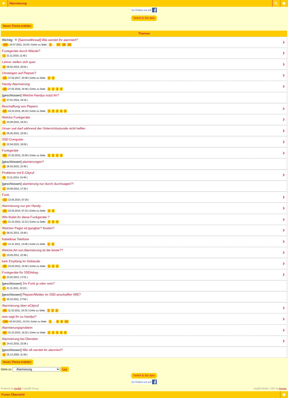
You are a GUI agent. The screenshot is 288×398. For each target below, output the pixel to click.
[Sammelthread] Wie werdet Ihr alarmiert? (48, 40)
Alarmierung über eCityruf (20, 305)
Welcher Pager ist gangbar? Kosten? (28, 228)
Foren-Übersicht (13, 394)
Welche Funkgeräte (16, 117)
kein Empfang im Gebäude (21, 261)
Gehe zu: (6, 369)
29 (69, 44)
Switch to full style (144, 18)
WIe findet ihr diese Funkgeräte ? (26, 217)
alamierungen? (33, 161)
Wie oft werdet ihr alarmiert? (42, 350)
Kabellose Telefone (15, 239)
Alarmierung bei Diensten (20, 339)
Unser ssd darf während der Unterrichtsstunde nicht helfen (43, 128)
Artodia (282, 388)
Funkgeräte (10, 150)
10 (66, 321)
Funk (5, 195)
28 (64, 44)
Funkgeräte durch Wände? (21, 51)
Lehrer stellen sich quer (19, 62)
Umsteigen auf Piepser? (19, 73)
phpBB (17, 388)
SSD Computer (12, 139)
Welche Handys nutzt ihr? (40, 95)
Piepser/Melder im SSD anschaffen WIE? (51, 294)
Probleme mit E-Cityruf (18, 172)
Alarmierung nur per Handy (21, 206)
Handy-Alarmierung (16, 84)
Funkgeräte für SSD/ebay (20, 272)
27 (58, 44)
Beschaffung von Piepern (20, 106)
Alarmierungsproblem (17, 327)
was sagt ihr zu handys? (19, 316)
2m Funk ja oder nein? (38, 283)
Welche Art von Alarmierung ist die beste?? (32, 250)
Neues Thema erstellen (17, 25)
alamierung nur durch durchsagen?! (48, 183)
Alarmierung (18, 3)
